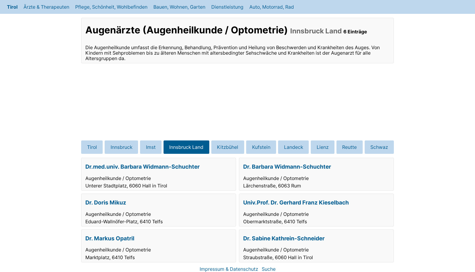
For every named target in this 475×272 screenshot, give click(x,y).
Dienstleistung (227, 7)
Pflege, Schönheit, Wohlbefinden (111, 7)
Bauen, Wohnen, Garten (179, 7)
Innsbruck (121, 147)
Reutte (349, 147)
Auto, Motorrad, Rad (271, 7)
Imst (151, 147)
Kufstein (261, 147)
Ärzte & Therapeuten (46, 7)
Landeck (293, 147)
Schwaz (379, 147)
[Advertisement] (237, 101)
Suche (269, 269)
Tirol (12, 7)
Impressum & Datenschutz (229, 269)
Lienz (323, 147)
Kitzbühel (227, 147)
